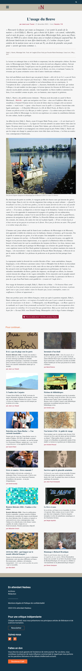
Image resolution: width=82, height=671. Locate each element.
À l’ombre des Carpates (15, 392)
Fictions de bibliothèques (53, 392)
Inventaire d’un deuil (52, 351)
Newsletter (16, 628)
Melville (19, 100)
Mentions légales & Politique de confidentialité (26, 603)
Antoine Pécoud (51, 444)
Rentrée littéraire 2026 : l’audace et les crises (21, 508)
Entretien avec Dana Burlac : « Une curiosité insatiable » (20, 432)
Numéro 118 (58, 24)
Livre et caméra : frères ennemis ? (19, 470)
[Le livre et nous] (60, 495)
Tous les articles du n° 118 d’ (41, 317)
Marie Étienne (50, 367)
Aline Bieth (11, 567)
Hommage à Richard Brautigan (56, 552)
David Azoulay (12, 483)
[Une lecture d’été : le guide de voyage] (60, 420)
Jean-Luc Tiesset (13, 369)
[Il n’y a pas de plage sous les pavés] (22, 340)
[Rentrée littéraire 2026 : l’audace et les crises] (22, 495)
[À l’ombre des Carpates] (22, 381)
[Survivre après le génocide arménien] (60, 459)
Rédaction (12, 594)
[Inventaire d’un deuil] (60, 340)
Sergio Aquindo (51, 520)
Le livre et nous (50, 507)
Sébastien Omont (13, 528)
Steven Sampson (51, 565)
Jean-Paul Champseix (53, 482)
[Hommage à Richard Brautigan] (60, 540)
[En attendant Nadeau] (41, 7)
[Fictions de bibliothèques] (60, 381)
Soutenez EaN (17, 661)
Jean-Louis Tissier (28, 24)
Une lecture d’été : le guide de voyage (58, 431)
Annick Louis (50, 408)
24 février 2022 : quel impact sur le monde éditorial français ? (19, 553)
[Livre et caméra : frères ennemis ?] (22, 459)
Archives (11, 591)
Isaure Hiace (12, 447)
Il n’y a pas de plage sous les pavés (19, 351)
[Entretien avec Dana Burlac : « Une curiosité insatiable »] (22, 420)
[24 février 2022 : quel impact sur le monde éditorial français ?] (22, 540)
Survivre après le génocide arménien (58, 470)
